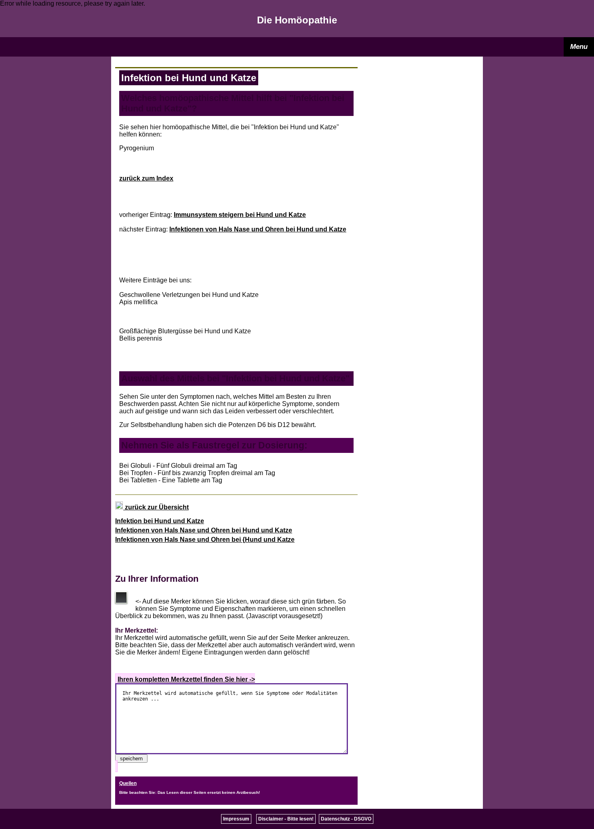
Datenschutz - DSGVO (346, 819)
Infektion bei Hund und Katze (159, 521)
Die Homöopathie (297, 20)
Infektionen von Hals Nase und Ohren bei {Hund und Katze (205, 539)
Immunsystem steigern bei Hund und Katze (240, 214)
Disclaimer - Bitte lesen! (286, 819)
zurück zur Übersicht (156, 507)
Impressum (236, 819)
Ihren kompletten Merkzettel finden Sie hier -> (186, 679)
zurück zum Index (146, 178)
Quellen (128, 783)
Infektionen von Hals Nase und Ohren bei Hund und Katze (257, 229)
